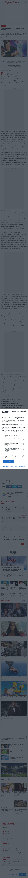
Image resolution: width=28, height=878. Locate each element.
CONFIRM (8, 461)
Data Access (14, 466)
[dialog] (14, 439)
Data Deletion (6, 466)
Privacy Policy (22, 466)
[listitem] (14, 436)
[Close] (25, 411)
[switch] (23, 439)
